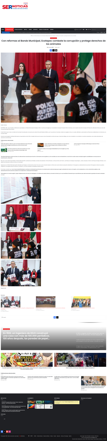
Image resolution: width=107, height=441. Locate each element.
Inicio (33, 35)
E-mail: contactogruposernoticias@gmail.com (89, 437)
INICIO (3, 29)
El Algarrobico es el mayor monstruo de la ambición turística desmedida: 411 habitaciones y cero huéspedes (26, 336)
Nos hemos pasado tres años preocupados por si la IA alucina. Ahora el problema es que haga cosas (27, 32)
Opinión (51, 29)
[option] (53, 336)
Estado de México (18, 29)
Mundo (30, 29)
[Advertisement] (53, 19)
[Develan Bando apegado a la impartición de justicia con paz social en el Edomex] (53, 301)
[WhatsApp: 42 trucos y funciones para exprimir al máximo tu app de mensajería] (49, 406)
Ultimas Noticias (9, 29)
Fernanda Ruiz (50, 47)
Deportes (35, 29)
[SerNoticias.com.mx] (15, 5)
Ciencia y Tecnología (43, 29)
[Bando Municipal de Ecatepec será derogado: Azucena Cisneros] (88, 301)
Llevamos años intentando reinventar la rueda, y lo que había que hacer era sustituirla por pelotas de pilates (40, 377)
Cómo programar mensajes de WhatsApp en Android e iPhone (86, 143)
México (25, 29)
